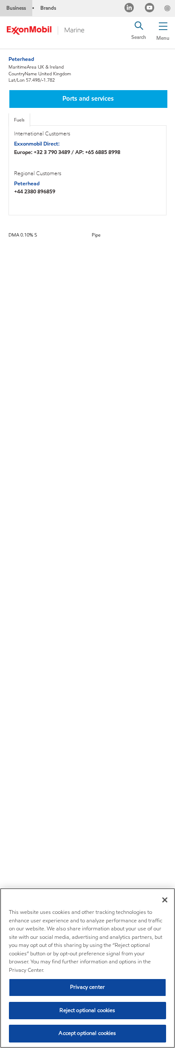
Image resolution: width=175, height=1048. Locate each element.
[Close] (164, 900)
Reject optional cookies (87, 1010)
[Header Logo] (45, 30)
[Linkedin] (129, 8)
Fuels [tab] (19, 119)
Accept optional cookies (87, 1033)
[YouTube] (149, 8)
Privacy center (87, 987)
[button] (163, 32)
